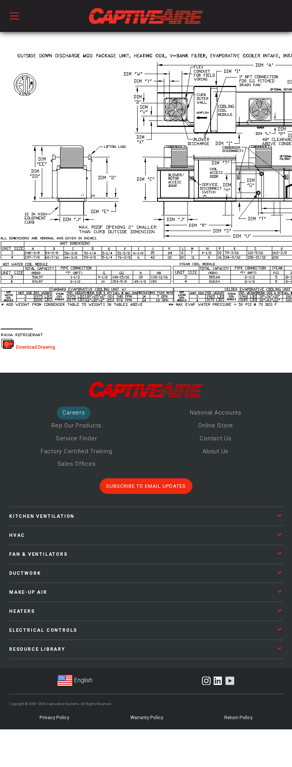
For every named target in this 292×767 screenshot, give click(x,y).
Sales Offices (76, 463)
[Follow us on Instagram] (206, 681)
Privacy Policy (54, 717)
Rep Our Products (76, 425)
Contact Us (216, 438)
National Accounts (215, 412)
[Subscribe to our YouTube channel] (229, 681)
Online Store (215, 425)
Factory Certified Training (77, 451)
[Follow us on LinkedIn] (218, 681)
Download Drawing (34, 347)
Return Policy (238, 717)
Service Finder (76, 438)
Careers (73, 412)
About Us (216, 451)
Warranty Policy (146, 717)
